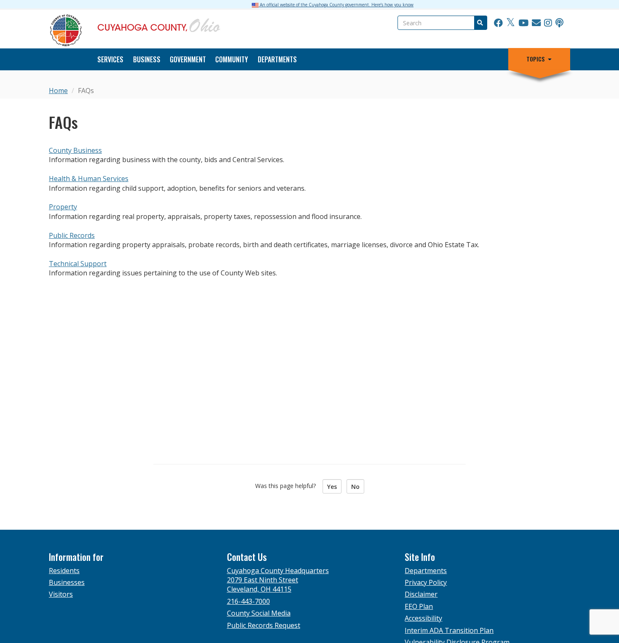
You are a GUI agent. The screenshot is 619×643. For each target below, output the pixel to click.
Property (63, 206)
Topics (535, 59)
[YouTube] (523, 23)
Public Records (72, 235)
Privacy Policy (426, 582)
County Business (75, 150)
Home (58, 90)
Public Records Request (263, 625)
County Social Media (259, 613)
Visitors (61, 594)
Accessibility (423, 618)
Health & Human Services (88, 178)
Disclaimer (421, 594)
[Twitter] (510, 23)
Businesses (67, 582)
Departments (277, 59)
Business (146, 59)
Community (231, 59)
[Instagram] (548, 23)
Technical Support (78, 263)
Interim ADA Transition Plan (449, 630)
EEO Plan (419, 606)
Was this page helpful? (288, 486)
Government (188, 59)
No (355, 487)
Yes (332, 487)
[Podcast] (559, 23)
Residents (64, 570)
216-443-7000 (248, 601)
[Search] (479, 23)
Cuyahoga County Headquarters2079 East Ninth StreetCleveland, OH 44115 (278, 580)
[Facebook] (498, 23)
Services (110, 59)
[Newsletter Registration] (536, 23)
